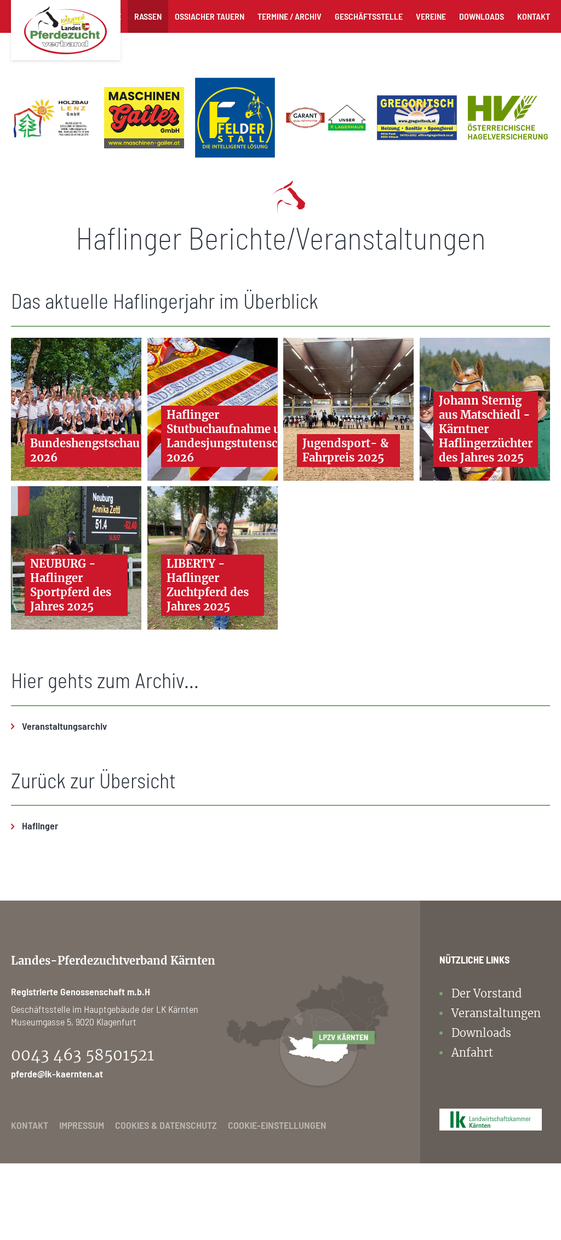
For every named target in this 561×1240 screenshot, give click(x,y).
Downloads (481, 16)
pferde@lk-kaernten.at (57, 1074)
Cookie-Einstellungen (277, 1125)
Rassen (148, 16)
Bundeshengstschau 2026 (85, 450)
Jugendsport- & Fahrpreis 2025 (345, 450)
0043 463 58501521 (82, 1055)
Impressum (81, 1125)
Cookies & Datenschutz (166, 1125)
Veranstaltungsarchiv (64, 726)
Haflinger (40, 826)
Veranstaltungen (496, 1013)
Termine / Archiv (289, 16)
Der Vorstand (486, 993)
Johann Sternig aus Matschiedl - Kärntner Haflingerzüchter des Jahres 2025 (486, 429)
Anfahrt (472, 1052)
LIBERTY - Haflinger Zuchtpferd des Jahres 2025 (208, 585)
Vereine (431, 16)
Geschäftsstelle (369, 16)
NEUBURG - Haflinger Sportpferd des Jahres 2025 (70, 585)
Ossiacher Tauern (209, 16)
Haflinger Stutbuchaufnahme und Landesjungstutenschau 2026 (232, 436)
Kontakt (533, 16)
